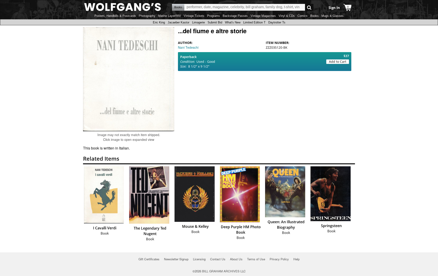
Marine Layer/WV (169, 16)
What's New (232, 22)
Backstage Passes (235, 16)
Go (309, 7)
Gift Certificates (148, 259)
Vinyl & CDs (287, 16)
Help (296, 259)
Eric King (159, 22)
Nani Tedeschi (188, 47)
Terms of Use (256, 259)
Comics (302, 16)
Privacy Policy (279, 259)
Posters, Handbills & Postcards (115, 16)
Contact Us (217, 259)
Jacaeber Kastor (178, 22)
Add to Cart (337, 61)
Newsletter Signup (176, 259)
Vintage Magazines (263, 16)
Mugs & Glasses (332, 16)
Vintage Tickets (194, 16)
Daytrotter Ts (276, 22)
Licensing (199, 259)
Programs (213, 16)
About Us (236, 259)
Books (314, 16)
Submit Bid (215, 22)
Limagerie (198, 22)
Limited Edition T (254, 22)
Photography (147, 16)
